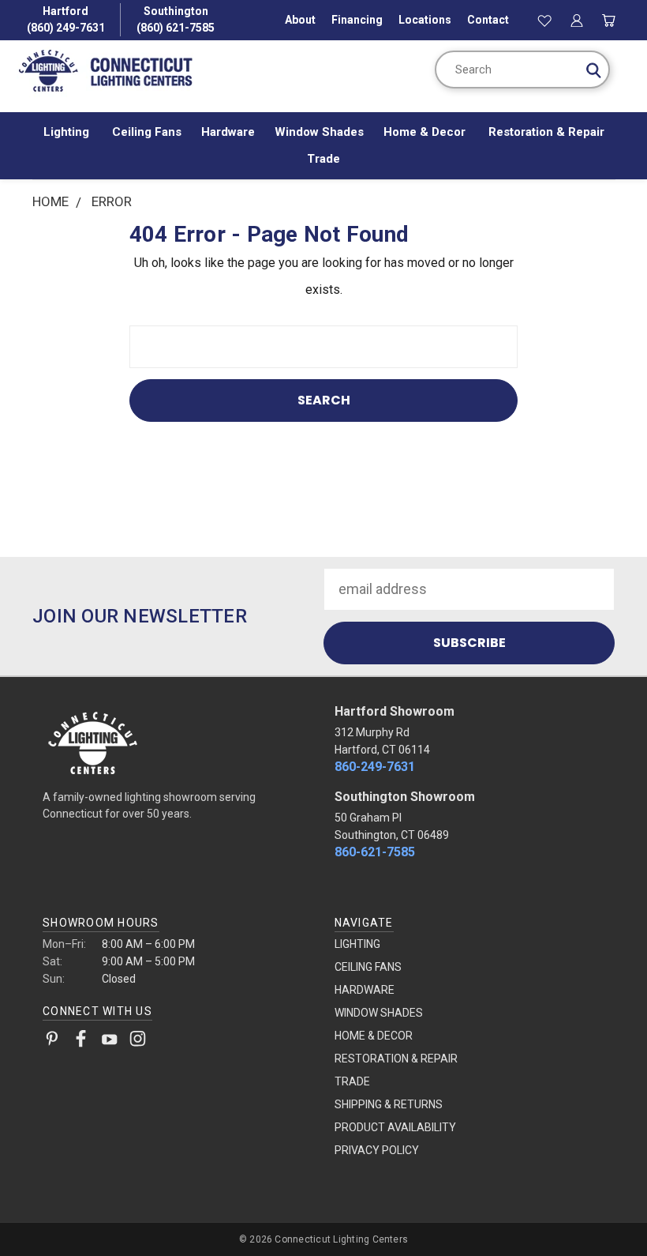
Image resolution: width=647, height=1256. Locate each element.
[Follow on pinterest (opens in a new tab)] (52, 1042)
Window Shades (319, 132)
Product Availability (395, 1127)
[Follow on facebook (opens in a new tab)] (81, 1042)
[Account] (576, 19)
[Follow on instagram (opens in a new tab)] (138, 1042)
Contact (488, 19)
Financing (357, 19)
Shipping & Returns (389, 1104)
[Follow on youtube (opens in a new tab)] (109, 1042)
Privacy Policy (377, 1150)
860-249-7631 (375, 766)
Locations (424, 19)
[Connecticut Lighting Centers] (178, 741)
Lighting (67, 132)
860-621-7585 (375, 851)
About (300, 19)
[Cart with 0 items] (608, 19)
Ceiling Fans (146, 132)
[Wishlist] (545, 19)
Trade (323, 159)
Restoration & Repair (546, 132)
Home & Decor (426, 132)
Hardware (228, 132)
